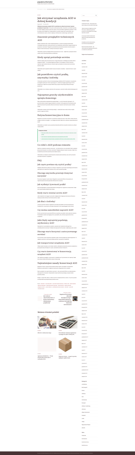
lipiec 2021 (84, 231)
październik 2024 (85, 119)
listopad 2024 (84, 116)
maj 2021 (83, 238)
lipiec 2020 (84, 267)
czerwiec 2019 (84, 290)
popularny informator (45, 2)
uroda (83, 418)
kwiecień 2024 (84, 139)
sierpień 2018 (84, 310)
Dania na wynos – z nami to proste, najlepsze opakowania (68, 357)
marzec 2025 (84, 109)
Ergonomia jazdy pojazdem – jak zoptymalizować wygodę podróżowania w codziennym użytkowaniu (89, 48)
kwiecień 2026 (84, 73)
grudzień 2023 (84, 152)
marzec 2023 (84, 172)
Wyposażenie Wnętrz (86, 424)
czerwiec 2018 (84, 317)
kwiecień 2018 (84, 320)
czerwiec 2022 (84, 195)
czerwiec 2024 (84, 132)
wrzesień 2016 (84, 373)
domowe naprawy (73, 283)
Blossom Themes (79, 453)
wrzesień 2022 (84, 185)
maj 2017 (83, 350)
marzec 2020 (84, 277)
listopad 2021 (84, 218)
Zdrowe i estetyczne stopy (44, 333)
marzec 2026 (84, 76)
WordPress (91, 453)
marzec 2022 (84, 205)
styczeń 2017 (84, 363)
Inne (83, 396)
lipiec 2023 (84, 162)
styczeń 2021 (84, 251)
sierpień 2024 (84, 126)
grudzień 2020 (84, 254)
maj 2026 (83, 70)
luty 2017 (83, 360)
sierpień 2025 (84, 93)
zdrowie (83, 427)
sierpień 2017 (84, 340)
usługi (83, 421)
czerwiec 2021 (84, 234)
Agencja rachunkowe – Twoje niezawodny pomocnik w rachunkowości (45, 357)
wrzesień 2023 (84, 155)
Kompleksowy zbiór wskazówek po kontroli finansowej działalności (88, 43)
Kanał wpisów (84, 438)
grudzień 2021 (84, 215)
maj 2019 (83, 294)
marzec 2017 (84, 356)
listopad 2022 (84, 178)
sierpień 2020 (84, 264)
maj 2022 (83, 198)
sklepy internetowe (86, 412)
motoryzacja (84, 399)
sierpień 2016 (84, 376)
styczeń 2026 (84, 83)
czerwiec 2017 (84, 346)
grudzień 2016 (84, 366)
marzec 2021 (84, 244)
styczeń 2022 (84, 211)
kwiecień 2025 (84, 106)
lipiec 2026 (84, 63)
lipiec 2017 (84, 343)
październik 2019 (85, 284)
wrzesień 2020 (84, 261)
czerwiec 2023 (84, 165)
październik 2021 (85, 221)
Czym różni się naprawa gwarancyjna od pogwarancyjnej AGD (54, 136)
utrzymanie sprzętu (41, 288)
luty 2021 (83, 248)
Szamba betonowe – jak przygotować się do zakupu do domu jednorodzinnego (89, 24)
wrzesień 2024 (84, 122)
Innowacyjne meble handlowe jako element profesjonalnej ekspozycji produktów (88, 37)
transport (84, 415)
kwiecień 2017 (84, 353)
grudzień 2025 (84, 86)
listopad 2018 (84, 307)
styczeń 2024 (84, 149)
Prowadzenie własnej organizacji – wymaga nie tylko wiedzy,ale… (68, 333)
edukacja (83, 393)
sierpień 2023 (84, 159)
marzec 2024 (84, 142)
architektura (84, 384)
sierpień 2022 (84, 188)
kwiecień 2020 (84, 274)
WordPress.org (84, 445)
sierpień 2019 (84, 287)
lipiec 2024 (84, 129)
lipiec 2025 (84, 96)
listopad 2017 (84, 333)
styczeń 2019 (84, 300)
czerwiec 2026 (84, 66)
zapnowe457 (39, 24)
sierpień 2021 (84, 228)
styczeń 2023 (84, 175)
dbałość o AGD (66, 283)
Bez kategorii (84, 387)
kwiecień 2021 (84, 241)
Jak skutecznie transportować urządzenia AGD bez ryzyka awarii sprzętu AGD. (58, 138)
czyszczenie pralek (48, 283)
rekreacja (84, 409)
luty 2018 (83, 327)
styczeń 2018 (84, 330)
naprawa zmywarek (67, 285)
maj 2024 (83, 136)
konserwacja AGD (61, 285)
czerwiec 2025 (84, 99)
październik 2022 (85, 182)
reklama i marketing (86, 406)
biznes (39, 330)
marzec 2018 (84, 323)
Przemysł (83, 402)
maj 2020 (83, 271)
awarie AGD (43, 283)
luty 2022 (83, 208)
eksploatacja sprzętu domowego (51, 285)
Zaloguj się (84, 435)
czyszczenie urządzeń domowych (57, 283)
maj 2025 (83, 103)
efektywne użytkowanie (42, 285)
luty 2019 (83, 297)
